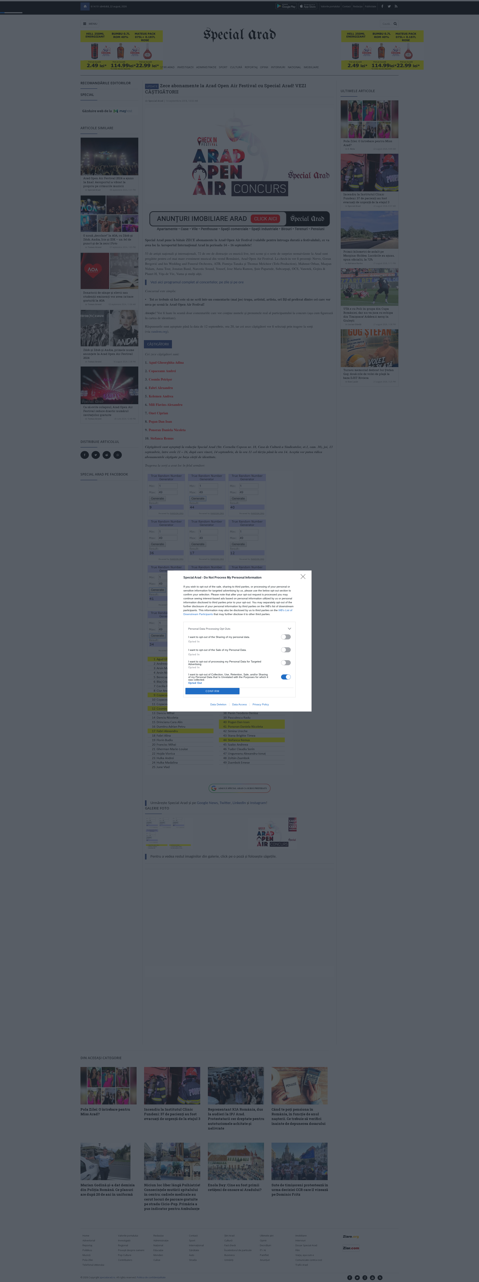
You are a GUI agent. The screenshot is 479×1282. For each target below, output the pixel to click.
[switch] (286, 636)
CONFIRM (212, 691)
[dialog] (239, 641)
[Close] (304, 577)
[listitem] (239, 629)
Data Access (239, 704)
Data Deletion (218, 704)
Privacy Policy (261, 704)
